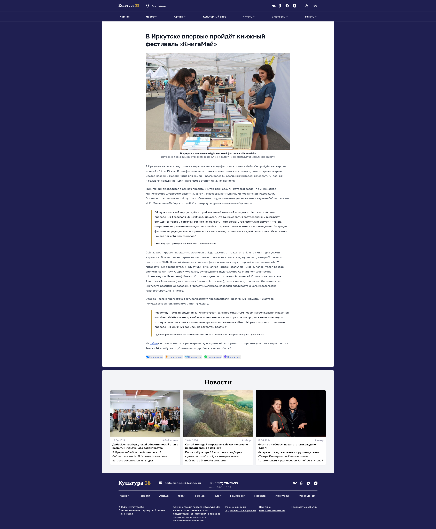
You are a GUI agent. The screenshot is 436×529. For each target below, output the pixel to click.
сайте (154, 343)
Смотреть (279, 16)
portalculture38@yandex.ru (183, 483)
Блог (217, 495)
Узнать (310, 16)
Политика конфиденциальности (272, 508)
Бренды (200, 495)
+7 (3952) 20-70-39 (223, 483)
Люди (181, 495)
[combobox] (163, 6)
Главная (124, 16)
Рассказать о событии (304, 506)
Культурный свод (214, 16)
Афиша (179, 16)
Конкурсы (282, 495)
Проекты (260, 495)
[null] (154, 357)
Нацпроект (237, 495)
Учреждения (306, 495)
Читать (248, 16)
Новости (151, 16)
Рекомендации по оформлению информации (240, 508)
